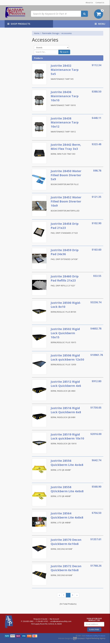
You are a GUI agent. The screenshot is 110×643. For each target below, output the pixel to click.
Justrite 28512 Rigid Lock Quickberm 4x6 (66, 383)
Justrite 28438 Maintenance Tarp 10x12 (64, 122)
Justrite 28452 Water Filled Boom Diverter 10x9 (66, 201)
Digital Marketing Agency (95, 638)
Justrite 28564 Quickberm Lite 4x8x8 (67, 515)
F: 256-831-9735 (42, 621)
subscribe (94, 629)
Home (36, 33)
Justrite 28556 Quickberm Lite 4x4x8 (67, 463)
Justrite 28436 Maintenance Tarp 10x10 (64, 96)
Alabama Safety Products (95, 636)
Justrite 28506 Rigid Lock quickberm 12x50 (67, 357)
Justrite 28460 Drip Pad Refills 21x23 (64, 278)
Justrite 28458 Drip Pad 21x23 (64, 226)
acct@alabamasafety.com (60, 621)
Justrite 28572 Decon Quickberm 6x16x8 (66, 568)
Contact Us (100, 2)
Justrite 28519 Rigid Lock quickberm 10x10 (67, 436)
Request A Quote (40, 619)
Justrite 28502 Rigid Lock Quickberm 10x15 (65, 333)
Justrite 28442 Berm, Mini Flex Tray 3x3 (66, 146)
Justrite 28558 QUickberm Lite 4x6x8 (67, 489)
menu (101, 23)
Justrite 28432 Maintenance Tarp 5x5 (64, 69)
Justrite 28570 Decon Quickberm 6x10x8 (66, 542)
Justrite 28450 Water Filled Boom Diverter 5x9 (66, 175)
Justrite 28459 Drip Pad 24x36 (64, 252)
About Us (89, 2)
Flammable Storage (50, 33)
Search (65, 52)
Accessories (66, 33)
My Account (54, 619)
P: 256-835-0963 (27, 621)
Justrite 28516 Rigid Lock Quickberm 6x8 (66, 410)
